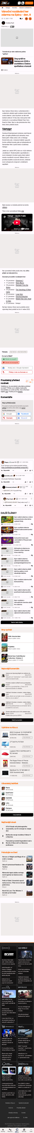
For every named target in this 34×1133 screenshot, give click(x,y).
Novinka (14, 7)
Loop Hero (19, 294)
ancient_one (9, 476)
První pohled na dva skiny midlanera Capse (8, 1049)
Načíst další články (17, 622)
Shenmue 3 (19, 280)
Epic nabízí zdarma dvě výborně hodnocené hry (22, 612)
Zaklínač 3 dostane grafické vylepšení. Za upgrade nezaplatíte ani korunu (25, 980)
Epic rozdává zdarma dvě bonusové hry (23, 581)
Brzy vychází (7, 630)
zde (22, 211)
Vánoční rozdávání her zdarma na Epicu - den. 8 (25, 7)
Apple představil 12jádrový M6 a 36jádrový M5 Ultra (7, 1078)
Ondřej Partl (10, 23)
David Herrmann (7, 545)
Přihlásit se (29, 3)
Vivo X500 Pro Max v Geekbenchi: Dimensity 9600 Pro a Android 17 (24, 1085)
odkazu (4, 207)
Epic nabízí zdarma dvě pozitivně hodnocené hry (22, 591)
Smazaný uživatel (11, 487)
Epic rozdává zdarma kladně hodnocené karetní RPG (23, 530)
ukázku (20, 392)
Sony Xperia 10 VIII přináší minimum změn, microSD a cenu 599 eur (25, 1078)
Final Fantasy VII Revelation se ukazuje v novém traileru (25, 1001)
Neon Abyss (20, 283)
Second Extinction (22, 296)
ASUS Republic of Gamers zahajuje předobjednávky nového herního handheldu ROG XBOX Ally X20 (9, 971)
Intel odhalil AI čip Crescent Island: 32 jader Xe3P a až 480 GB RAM (8, 1002)
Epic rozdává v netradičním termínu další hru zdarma (23, 602)
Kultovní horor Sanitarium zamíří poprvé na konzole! (7, 981)
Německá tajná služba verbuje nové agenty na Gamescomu (13, 874)
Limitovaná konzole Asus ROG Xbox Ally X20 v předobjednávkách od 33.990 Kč (8, 1086)
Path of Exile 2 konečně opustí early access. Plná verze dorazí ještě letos (13, 883)
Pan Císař (10, 499)
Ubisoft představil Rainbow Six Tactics (13, 866)
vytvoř (23, 408)
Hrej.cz (4, 887)
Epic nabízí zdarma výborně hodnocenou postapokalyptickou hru (22, 561)
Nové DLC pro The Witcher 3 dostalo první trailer (12, 892)
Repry (6, 462)
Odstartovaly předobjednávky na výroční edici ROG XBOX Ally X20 (9, 1011)
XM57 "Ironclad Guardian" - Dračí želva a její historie (24, 1048)
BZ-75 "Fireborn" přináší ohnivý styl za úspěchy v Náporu (24, 1040)
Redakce (5, 70)
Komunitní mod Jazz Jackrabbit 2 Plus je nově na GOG (22, 540)
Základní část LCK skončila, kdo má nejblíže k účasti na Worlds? (7, 1041)
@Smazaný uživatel (11, 502)
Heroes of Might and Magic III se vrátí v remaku (13, 858)
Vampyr (8, 7)
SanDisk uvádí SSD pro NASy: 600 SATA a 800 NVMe (8, 1095)
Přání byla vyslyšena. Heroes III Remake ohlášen (24, 971)
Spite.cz (4, 861)
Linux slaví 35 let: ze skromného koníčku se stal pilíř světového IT (8, 1020)
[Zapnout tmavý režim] (22, 3)
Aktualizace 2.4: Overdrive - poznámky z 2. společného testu (25, 1055)
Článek (3, 58)
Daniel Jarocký (6, 524)
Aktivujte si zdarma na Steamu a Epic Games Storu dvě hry (22, 550)
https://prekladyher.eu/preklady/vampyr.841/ (14, 467)
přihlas (4, 408)
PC (13, 26)
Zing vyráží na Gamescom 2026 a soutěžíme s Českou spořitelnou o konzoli (22, 62)
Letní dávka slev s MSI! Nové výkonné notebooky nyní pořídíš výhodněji (24, 1094)
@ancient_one (8, 490)
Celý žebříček (17, 815)
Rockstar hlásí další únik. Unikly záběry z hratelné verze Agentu (8, 962)
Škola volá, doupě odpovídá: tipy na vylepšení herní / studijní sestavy (7, 1056)
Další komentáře (17, 720)
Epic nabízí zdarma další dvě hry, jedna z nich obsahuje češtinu (22, 571)
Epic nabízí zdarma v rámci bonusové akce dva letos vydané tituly (23, 519)
